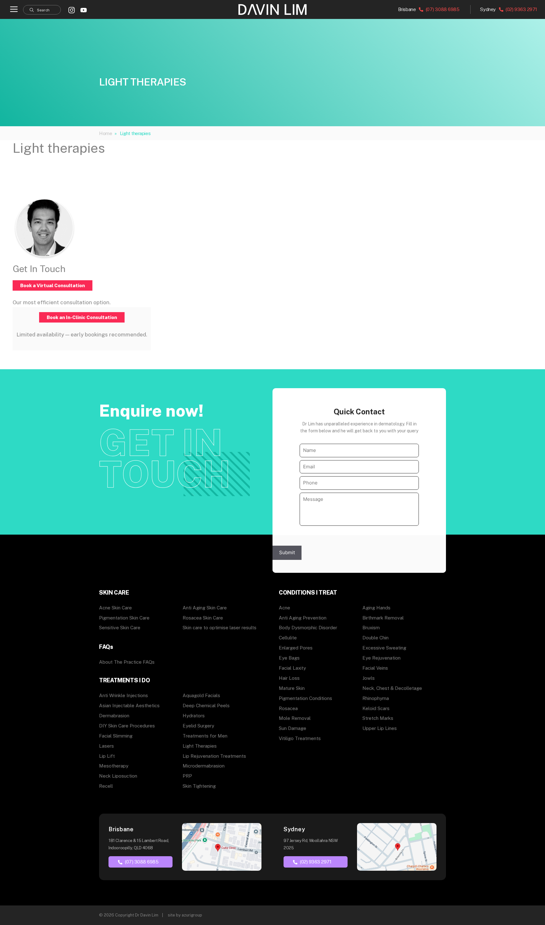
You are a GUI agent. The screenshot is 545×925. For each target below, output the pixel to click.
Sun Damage (292, 728)
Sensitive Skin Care (119, 627)
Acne (284, 607)
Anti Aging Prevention (302, 617)
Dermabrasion (114, 715)
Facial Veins (375, 668)
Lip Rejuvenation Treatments (214, 756)
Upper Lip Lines (379, 728)
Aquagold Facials (201, 695)
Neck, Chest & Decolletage (392, 688)
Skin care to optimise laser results (219, 627)
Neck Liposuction (118, 776)
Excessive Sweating (384, 647)
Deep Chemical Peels (206, 705)
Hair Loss (289, 678)
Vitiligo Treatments (300, 738)
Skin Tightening (199, 786)
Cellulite (288, 637)
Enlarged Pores (296, 647)
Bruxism (371, 627)
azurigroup (192, 915)
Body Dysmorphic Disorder (308, 627)
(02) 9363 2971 (521, 9)
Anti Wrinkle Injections (123, 695)
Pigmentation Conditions (305, 698)
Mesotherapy (113, 765)
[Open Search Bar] (42, 10)
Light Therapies (200, 746)
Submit (287, 552)
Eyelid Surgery (198, 725)
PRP (187, 776)
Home (105, 133)
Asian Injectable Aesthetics (129, 705)
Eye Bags (289, 658)
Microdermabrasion (204, 765)
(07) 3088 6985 (442, 9)
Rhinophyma (375, 698)
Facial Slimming (115, 735)
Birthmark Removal (383, 617)
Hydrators (194, 715)
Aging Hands (376, 607)
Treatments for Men (205, 735)
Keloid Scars (376, 708)
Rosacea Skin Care (203, 617)
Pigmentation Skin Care (124, 617)
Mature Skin (292, 688)
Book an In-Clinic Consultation (82, 317)
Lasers (106, 746)
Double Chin (375, 637)
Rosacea (288, 708)
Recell (106, 786)
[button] (14, 9)
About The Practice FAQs (127, 662)
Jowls (368, 678)
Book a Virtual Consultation (52, 285)
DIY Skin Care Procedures (127, 725)
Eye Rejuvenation (381, 658)
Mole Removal (295, 718)
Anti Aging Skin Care (205, 607)
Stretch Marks (377, 718)
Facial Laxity (292, 668)
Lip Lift (107, 756)
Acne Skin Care (115, 607)
